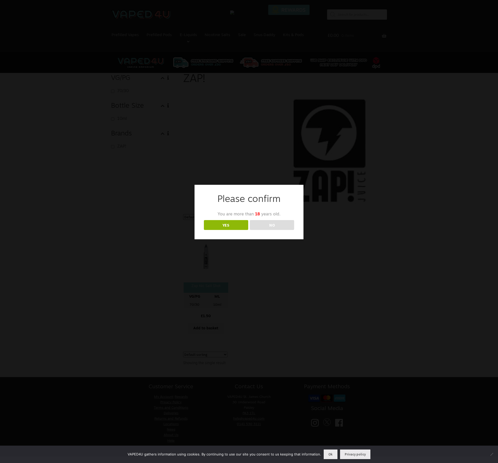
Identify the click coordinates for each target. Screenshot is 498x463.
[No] (491, 454)
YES (226, 225)
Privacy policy (355, 454)
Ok (330, 454)
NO (272, 225)
